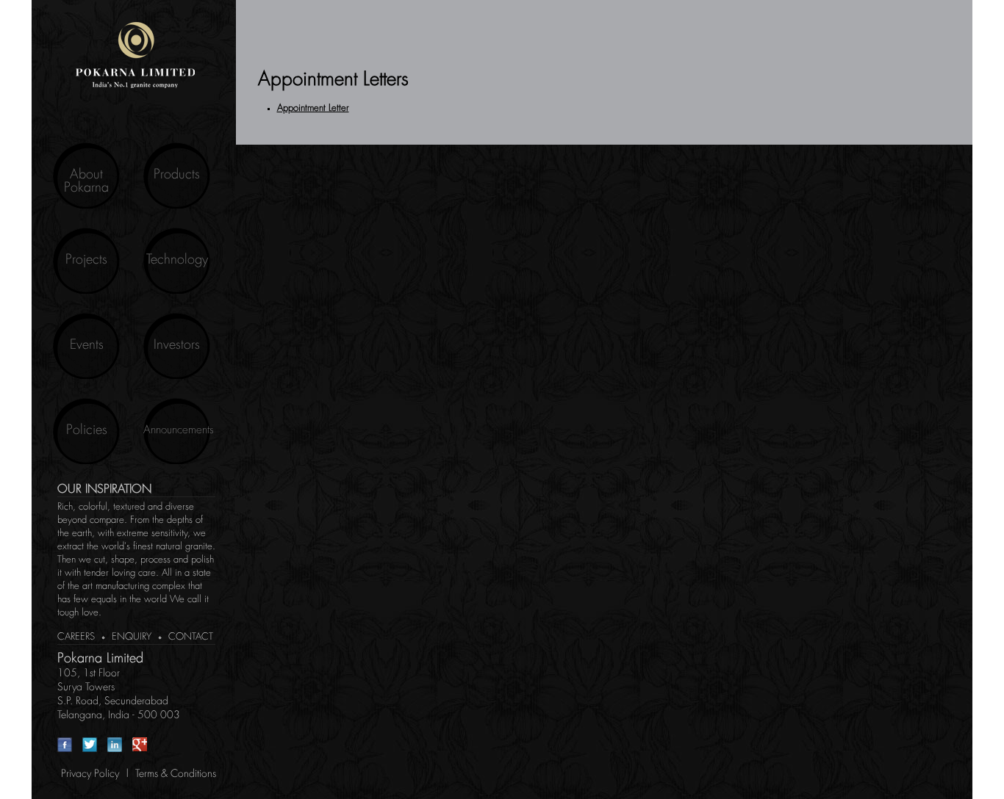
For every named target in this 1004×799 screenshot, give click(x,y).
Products (177, 174)
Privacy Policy (90, 774)
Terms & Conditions (175, 774)
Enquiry (131, 637)
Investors (177, 345)
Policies (86, 430)
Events (87, 345)
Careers (76, 637)
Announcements (176, 429)
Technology (177, 260)
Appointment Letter (313, 108)
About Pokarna (86, 181)
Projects (86, 260)
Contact (190, 637)
